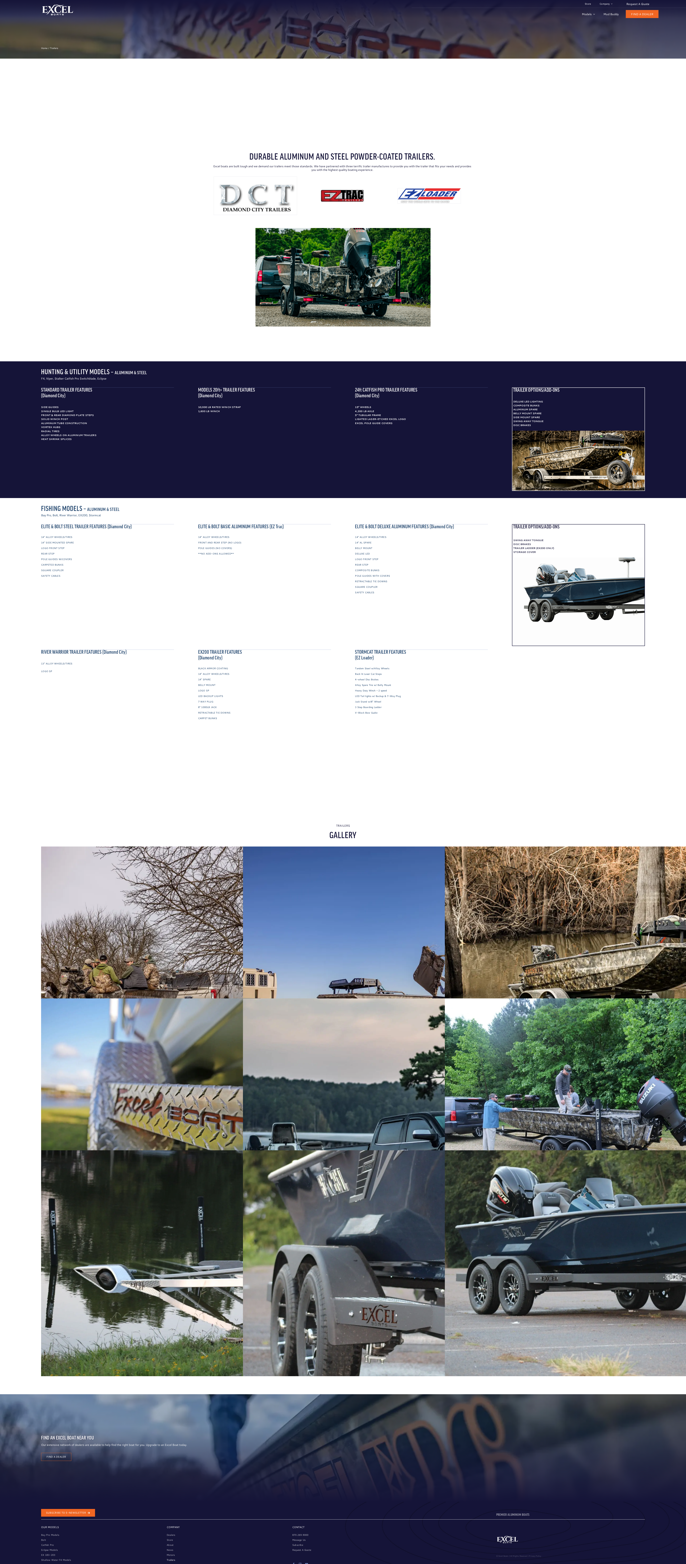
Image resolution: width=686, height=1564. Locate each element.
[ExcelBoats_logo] (57, 5)
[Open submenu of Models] (593, 14)
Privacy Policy (535, 1556)
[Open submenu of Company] (611, 4)
